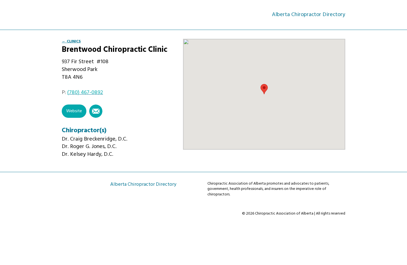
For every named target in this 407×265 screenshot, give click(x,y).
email (95, 111)
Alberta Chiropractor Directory (86, 14)
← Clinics (71, 41)
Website (74, 111)
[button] (264, 89)
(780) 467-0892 (85, 92)
